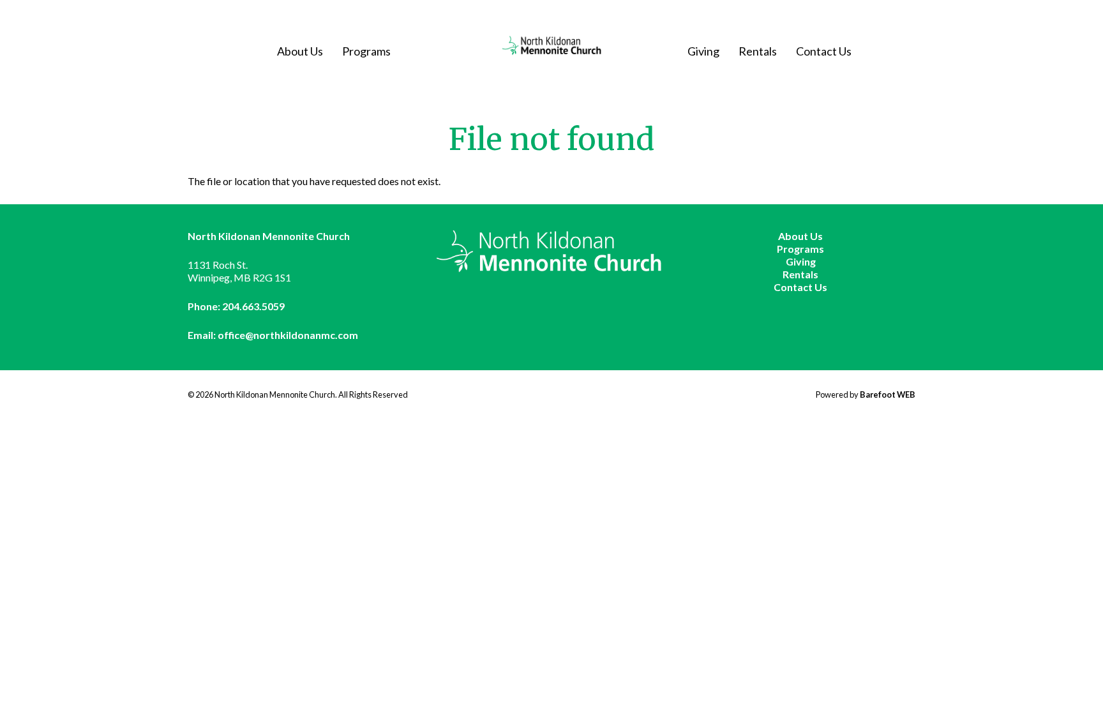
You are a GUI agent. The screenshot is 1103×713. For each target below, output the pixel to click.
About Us (300, 51)
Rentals (758, 51)
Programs (366, 51)
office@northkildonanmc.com (288, 335)
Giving (703, 51)
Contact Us (824, 51)
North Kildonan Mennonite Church (551, 45)
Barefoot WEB (887, 394)
